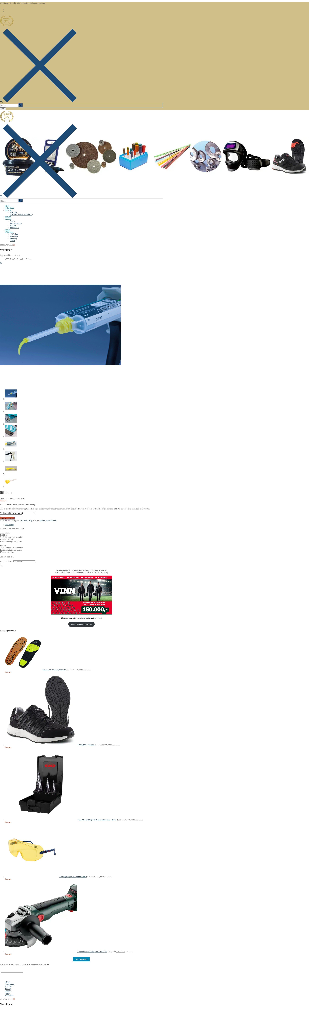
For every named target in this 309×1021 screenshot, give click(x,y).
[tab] (84, 525)
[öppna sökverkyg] (38, 102)
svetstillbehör (51, 520)
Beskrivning (9, 525)
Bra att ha (20, 259)
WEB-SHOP (10, 259)
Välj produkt (5, 513)
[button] (1, 263)
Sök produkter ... (6, 562)
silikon (42, 520)
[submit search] (20, 105)
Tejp (30, 520)
